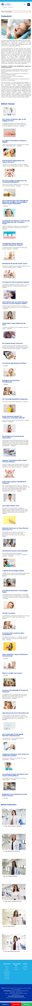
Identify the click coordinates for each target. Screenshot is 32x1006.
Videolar (25, 969)
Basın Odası (25, 967)
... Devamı (21, 126)
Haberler (25, 966)
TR (24, 4)
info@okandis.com (16, 994)
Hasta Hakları (7, 974)
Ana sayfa (4, 7)
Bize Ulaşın (6, 978)
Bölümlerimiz (7, 972)
